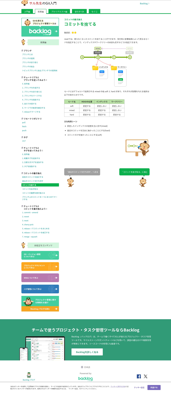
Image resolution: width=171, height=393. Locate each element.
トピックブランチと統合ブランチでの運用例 (39, 70)
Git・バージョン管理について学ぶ (32, 255)
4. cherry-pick (27, 224)
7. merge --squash (29, 236)
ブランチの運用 (28, 58)
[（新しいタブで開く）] (139, 376)
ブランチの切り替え (30, 62)
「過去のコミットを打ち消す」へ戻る (82, 172)
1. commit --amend (30, 212)
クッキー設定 (139, 387)
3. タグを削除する (29, 166)
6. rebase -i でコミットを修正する (35, 232)
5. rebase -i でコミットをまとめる (35, 228)
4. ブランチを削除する (31, 99)
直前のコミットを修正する (32, 177)
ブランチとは (27, 54)
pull (23, 122)
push (24, 130)
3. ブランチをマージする (32, 95)
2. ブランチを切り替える (32, 91)
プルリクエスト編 (59, 11)
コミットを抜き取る (30, 189)
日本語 (87, 367)
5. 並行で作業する (29, 103)
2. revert (25, 216)
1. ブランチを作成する (31, 87)
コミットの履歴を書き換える (33, 193)
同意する (154, 387)
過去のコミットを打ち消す (32, 181)
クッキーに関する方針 (118, 386)
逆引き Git (79, 11)
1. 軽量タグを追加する (31, 158)
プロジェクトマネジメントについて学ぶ (34, 266)
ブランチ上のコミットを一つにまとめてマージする (39, 198)
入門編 (27, 11)
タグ (24, 141)
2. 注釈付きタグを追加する (32, 162)
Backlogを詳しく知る (87, 352)
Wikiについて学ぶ (31, 278)
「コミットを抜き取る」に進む (134, 172)
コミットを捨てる (29, 185)
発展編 (41, 11)
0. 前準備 (25, 83)
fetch (24, 126)
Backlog (144, 3)
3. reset (25, 220)
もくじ (95, 11)
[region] (85, 387)
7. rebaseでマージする (31, 111)
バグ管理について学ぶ (32, 289)
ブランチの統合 (28, 66)
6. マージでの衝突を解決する (33, 107)
